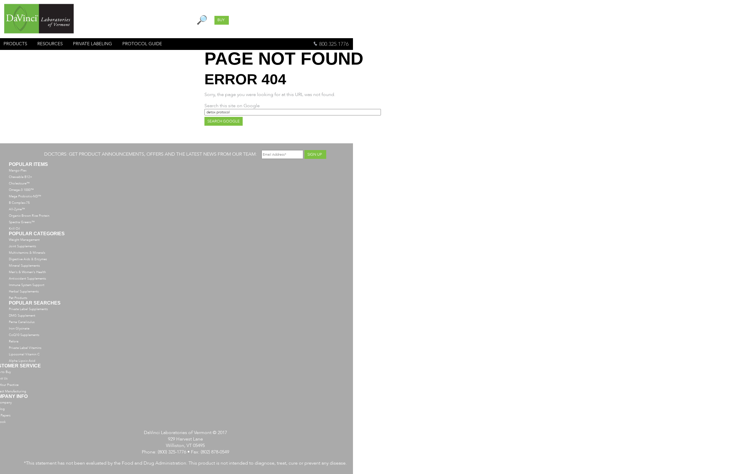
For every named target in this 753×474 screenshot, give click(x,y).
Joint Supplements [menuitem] (22, 246)
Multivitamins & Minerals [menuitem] (27, 253)
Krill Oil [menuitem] (14, 228)
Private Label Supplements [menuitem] (28, 309)
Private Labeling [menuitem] (92, 44)
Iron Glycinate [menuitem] (19, 328)
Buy (220, 20)
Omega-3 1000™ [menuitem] (21, 190)
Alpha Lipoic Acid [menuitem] (22, 361)
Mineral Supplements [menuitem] (24, 265)
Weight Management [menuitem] (24, 240)
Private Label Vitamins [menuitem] (25, 348)
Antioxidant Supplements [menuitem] (27, 278)
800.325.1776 (333, 44)
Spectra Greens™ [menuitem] (22, 222)
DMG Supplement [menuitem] (22, 315)
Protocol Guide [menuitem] (142, 44)
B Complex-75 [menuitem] (19, 203)
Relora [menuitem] (14, 341)
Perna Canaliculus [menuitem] (22, 322)
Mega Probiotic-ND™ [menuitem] (25, 196)
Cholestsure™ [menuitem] (19, 183)
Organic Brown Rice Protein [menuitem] (29, 216)
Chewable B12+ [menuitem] (20, 177)
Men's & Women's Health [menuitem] (27, 272)
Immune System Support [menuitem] (26, 285)
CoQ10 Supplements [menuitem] (24, 335)
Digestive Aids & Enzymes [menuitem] (28, 259)
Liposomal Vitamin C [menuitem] (24, 354)
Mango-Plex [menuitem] (17, 170)
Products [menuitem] (15, 44)
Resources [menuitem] (50, 44)
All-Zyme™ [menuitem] (17, 209)
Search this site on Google (232, 105)
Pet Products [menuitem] (18, 298)
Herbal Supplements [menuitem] (24, 291)
